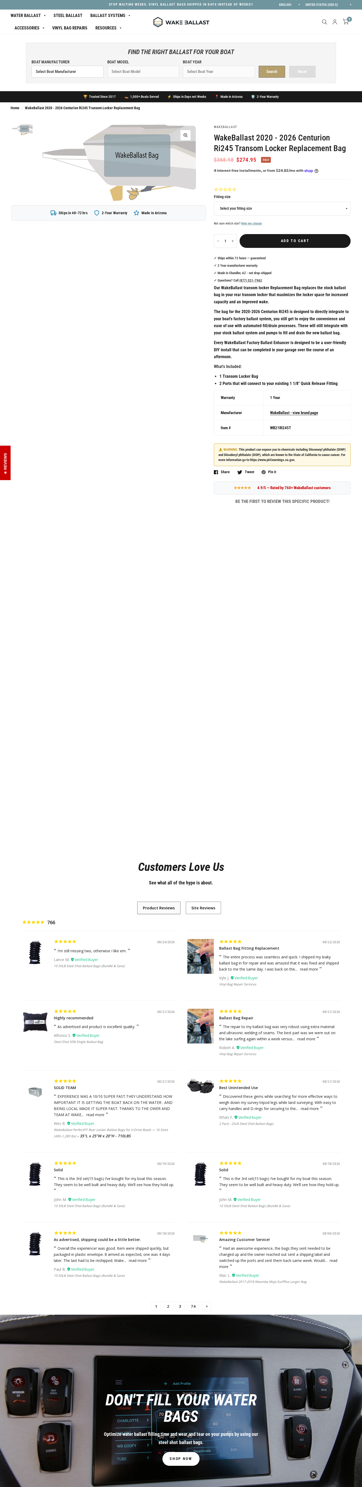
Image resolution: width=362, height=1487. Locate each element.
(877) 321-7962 (250, 280)
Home (15, 108)
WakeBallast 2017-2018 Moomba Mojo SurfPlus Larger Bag (263, 1281)
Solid (58, 1169)
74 (193, 1306)
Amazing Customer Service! (244, 1239)
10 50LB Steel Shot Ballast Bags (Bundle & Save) (89, 966)
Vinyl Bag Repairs (69, 27)
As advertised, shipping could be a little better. (97, 1239)
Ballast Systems (107, 15)
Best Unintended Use (238, 1087)
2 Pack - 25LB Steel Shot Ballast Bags (246, 1123)
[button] (181, 1459)
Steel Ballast (68, 15)
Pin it (272, 472)
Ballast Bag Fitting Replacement (249, 948)
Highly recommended (73, 1017)
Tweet (249, 472)
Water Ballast (26, 15)
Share (225, 472)
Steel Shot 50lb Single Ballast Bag (78, 1041)
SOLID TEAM (65, 1087)
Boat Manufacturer (50, 62)
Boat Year (192, 62)
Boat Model (118, 62)
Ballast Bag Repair (236, 1017)
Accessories (27, 27)
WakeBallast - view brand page (294, 412)
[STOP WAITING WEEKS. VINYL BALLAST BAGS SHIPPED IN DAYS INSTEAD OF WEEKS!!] (181, 4)
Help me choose (251, 223)
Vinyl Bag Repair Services (237, 984)
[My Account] (335, 22)
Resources (106, 27)
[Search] (324, 22)
